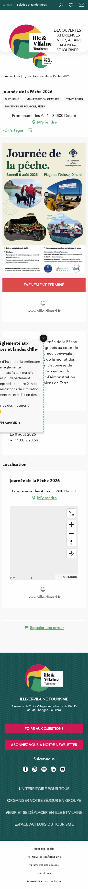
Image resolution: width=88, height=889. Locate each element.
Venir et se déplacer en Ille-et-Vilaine (44, 812)
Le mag (7, 5)
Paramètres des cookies (44, 865)
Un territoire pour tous (44, 789)
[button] (30, 130)
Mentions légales (44, 849)
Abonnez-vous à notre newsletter (44, 745)
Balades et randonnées (32, 5)
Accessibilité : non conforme (44, 881)
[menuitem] (67, 30)
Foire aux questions (44, 728)
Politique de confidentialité (44, 857)
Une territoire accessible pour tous (24, 15)
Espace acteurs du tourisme (44, 824)
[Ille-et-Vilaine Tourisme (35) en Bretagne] (44, 60)
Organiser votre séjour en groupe (44, 800)
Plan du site (44, 873)
